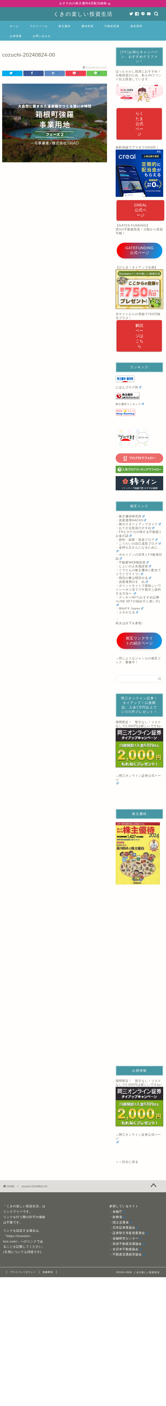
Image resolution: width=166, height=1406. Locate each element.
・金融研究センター (124, 1238)
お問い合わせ (42, 36)
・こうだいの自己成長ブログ (137, 543)
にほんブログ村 (127, 387)
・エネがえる (125, 612)
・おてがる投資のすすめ (133, 528)
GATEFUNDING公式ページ (139, 250)
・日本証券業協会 (122, 1227)
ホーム (14, 26)
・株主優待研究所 (129, 516)
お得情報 (16, 36)
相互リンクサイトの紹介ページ (139, 640)
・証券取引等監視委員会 (127, 1233)
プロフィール (39, 26)
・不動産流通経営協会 (125, 1254)
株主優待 (65, 26)
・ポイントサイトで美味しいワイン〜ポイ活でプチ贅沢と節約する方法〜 (138, 589)
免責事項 (48, 1272)
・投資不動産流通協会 (125, 1243)
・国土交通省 (119, 1222)
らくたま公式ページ (139, 123)
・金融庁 (115, 1211)
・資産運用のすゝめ (130, 581)
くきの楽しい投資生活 (83, 14)
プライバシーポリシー (23, 1272)
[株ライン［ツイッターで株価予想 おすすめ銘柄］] (139, 483)
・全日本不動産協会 (124, 1249)
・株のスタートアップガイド (137, 524)
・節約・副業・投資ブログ (135, 539)
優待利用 (87, 26)
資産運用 (136, 26)
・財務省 (115, 1217)
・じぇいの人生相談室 (132, 566)
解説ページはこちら (139, 335)
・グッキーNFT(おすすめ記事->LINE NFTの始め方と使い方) (138, 599)
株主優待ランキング (128, 404)
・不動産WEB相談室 (131, 562)
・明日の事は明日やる (132, 578)
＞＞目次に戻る (127, 1162)
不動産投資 (112, 26)
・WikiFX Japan (128, 608)
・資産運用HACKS (129, 520)
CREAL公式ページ (140, 210)
